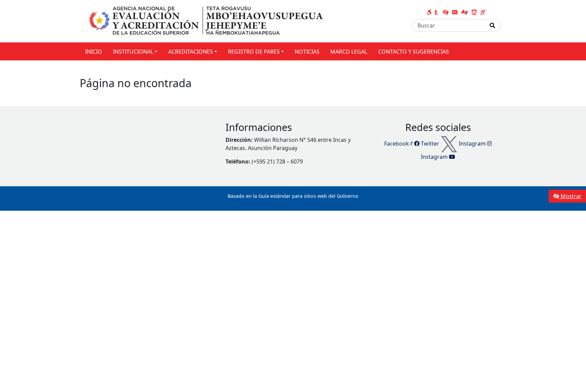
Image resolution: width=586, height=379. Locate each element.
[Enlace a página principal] (207, 20)
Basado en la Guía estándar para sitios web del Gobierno (293, 196)
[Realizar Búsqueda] (493, 25)
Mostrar (570, 196)
